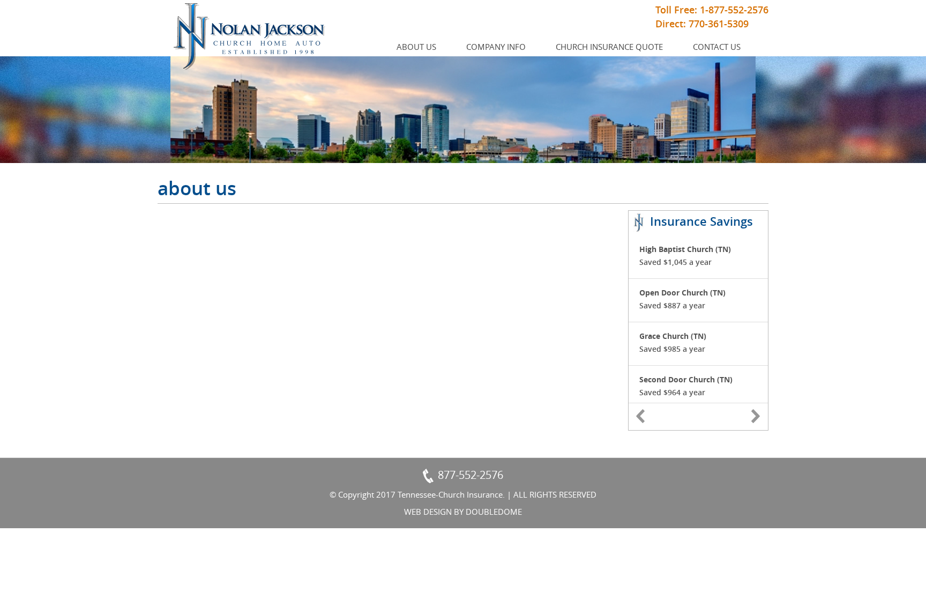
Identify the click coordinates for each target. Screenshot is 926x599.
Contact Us (717, 46)
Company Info (496, 46)
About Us (416, 46)
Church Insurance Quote (609, 46)
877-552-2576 (470, 475)
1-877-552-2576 (734, 9)
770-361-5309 (719, 23)
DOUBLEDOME (494, 511)
